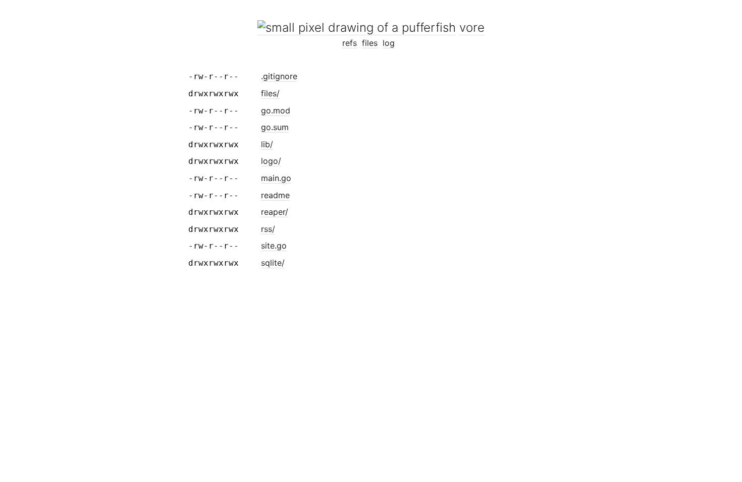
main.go (276, 178)
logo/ (271, 161)
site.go (274, 245)
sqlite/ (273, 263)
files (370, 43)
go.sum (275, 127)
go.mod (275, 110)
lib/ (267, 144)
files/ (270, 93)
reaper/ (274, 212)
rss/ (268, 229)
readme (275, 195)
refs (349, 43)
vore (472, 27)
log (389, 43)
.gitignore (279, 76)
